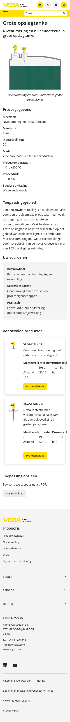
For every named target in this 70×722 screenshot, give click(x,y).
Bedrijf (8, 604)
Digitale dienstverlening (17, 561)
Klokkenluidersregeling (17, 700)
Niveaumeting (11, 542)
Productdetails (35, 386)
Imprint (40, 680)
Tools (7, 577)
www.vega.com (12, 649)
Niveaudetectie (12, 548)
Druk (6, 554)
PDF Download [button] (15, 493)
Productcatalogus (13, 535)
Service (8, 590)
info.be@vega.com (14, 644)
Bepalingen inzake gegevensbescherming (28, 690)
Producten (11, 529)
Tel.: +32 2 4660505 (14, 640)
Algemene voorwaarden (17, 680)
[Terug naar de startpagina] (17, 519)
